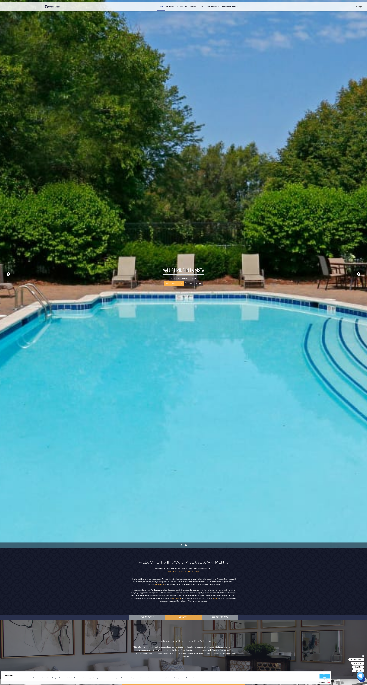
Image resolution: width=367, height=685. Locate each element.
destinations (176, 598)
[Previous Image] (8, 274)
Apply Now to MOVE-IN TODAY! (183, 278)
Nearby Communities (230, 6)
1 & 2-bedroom (160, 584)
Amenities (170, 6)
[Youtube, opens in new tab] (186, 545)
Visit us (215, 598)
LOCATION (183, 617)
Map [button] (201, 6)
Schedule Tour (213, 6)
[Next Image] (358, 274)
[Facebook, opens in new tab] (181, 545)
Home (161, 6)
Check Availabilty (174, 283)
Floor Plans (182, 6)
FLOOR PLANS (147, 617)
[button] (359, 7)
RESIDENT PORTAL (220, 617)
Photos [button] (193, 6)
